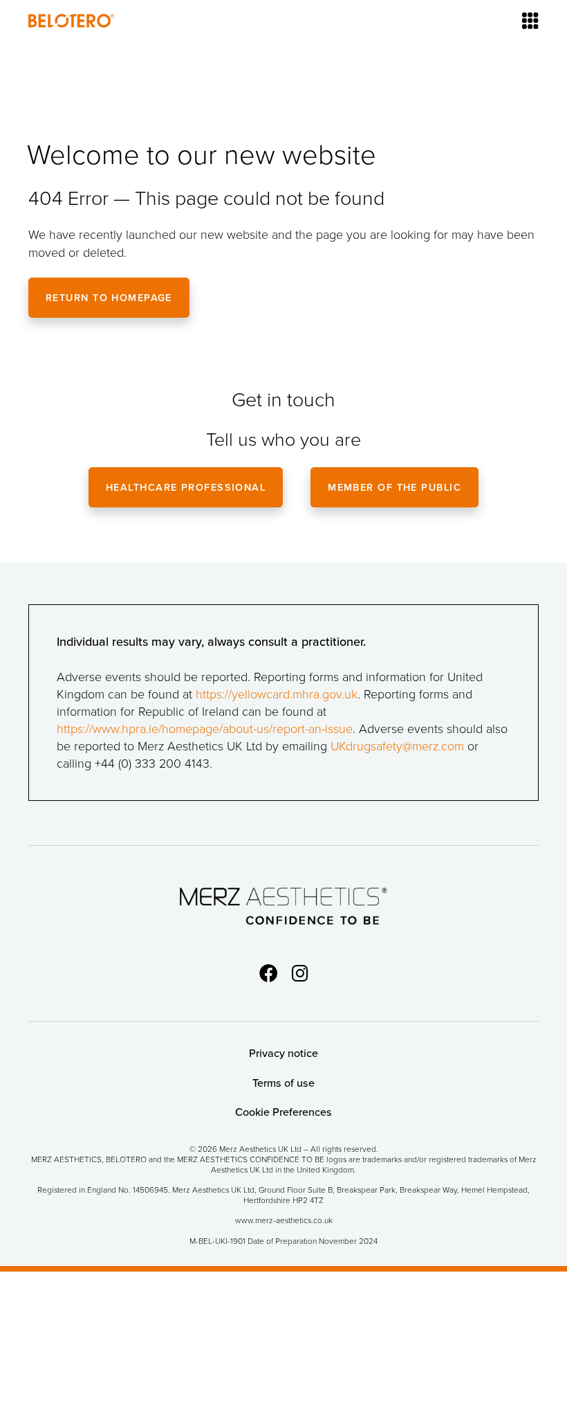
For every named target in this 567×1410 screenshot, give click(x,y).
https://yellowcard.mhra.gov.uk (276, 693)
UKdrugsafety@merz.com (397, 745)
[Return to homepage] (71, 21)
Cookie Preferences (283, 1112)
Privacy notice (283, 1053)
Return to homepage (109, 297)
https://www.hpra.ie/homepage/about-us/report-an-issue (205, 728)
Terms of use (283, 1083)
